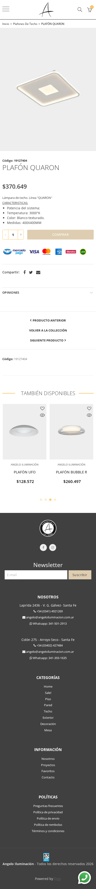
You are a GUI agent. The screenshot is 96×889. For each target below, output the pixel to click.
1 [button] (41, 500)
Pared (48, 705)
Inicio (5, 24)
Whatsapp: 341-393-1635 (49, 658)
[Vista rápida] (42, 415)
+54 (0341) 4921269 (49, 611)
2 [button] (46, 500)
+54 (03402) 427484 (49, 645)
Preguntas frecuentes (48, 806)
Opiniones (10, 292)
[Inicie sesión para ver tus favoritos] (42, 408)
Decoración (48, 724)
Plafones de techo (25, 24)
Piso (48, 699)
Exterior (48, 717)
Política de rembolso (48, 825)
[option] (48, 89)
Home (48, 686)
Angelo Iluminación (24, 464)
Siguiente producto (46, 340)
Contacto (48, 777)
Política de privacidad (48, 812)
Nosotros (48, 759)
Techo (48, 711)
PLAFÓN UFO (25, 472)
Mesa (48, 730)
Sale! (48, 693)
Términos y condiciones (48, 831)
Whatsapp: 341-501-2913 (49, 623)
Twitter (31, 272)
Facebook (24, 272)
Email (38, 272)
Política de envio (48, 818)
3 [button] (50, 500)
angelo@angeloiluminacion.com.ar (49, 617)
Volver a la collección (48, 330)
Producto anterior (49, 320)
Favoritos (48, 771)
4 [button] (55, 500)
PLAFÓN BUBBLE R (71, 472)
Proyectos (48, 765)
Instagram (52, 547)
